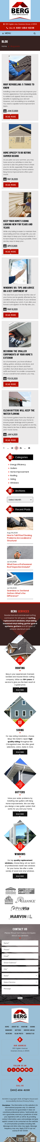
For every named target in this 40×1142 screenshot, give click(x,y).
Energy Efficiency (18, 464)
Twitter (13, 1070)
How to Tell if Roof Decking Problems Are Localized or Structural (19, 538)
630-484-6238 (25, 27)
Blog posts (19, 1033)
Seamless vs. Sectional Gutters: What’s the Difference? (18, 593)
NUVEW (5, 1099)
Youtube (22, 1070)
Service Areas (29, 1030)
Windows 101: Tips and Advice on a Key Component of (18, 289)
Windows (14, 483)
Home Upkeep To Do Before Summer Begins (17, 154)
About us (15, 1027)
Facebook (9, 1070)
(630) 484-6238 (20, 1090)
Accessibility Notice (14, 1101)
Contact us (30, 1033)
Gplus (18, 1070)
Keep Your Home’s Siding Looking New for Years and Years (17, 224)
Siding (13, 479)
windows (20, 854)
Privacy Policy (28, 1101)
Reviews (9, 1033)
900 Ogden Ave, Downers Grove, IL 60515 (21, 24)
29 (29, 448)
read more (20, 690)
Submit (20, 998)
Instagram (26, 1070)
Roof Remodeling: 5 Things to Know (18, 86)
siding (20, 730)
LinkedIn (31, 1070)
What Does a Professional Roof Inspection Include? (19, 565)
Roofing (13, 475)
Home (7, 1027)
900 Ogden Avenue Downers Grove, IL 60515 (20, 1049)
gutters (20, 792)
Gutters (13, 468)
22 (12, 448)
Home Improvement (19, 472)
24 (21, 448)
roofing (20, 668)
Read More (11, 116)
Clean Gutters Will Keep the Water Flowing (19, 412)
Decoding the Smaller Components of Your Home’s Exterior (17, 354)
